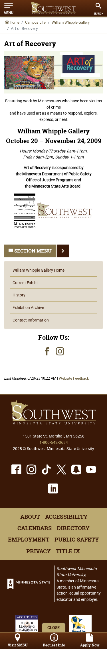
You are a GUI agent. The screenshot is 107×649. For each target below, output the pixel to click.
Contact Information (31, 320)
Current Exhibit (26, 282)
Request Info (54, 645)
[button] (8, 8)
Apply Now (89, 645)
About (30, 516)
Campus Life (35, 22)
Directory (73, 528)
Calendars (34, 528)
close (53, 627)
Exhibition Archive (28, 307)
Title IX (68, 551)
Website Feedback (74, 378)
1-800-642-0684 (53, 442)
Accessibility (66, 516)
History (19, 295)
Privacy (38, 551)
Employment (28, 539)
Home (14, 22)
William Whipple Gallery (71, 22)
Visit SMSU (18, 645)
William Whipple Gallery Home (38, 270)
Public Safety (76, 539)
